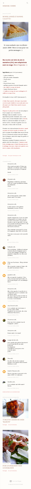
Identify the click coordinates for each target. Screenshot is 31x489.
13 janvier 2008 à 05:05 (13, 366)
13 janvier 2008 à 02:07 (13, 353)
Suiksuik (10, 247)
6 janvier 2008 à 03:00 (13, 210)
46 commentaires (12, 424)
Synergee (20, 484)
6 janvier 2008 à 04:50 (13, 257)
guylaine (10, 275)
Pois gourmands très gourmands (12, 467)
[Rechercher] (27, 2)
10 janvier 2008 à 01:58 (13, 326)
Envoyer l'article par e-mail (14, 155)
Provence (10, 319)
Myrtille (10, 382)
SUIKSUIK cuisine (9, 6)
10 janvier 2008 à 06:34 (13, 335)
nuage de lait (11, 340)
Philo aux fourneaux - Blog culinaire (18, 262)
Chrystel (10, 179)
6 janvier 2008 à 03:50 (13, 242)
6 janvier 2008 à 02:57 (13, 199)
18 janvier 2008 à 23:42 (13, 388)
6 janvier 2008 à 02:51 (13, 174)
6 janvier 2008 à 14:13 (13, 284)
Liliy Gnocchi (11, 305)
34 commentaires (12, 470)
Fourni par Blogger (16, 481)
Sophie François (12, 371)
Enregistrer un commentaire (11, 392)
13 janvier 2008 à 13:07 (13, 377)
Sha (9, 358)
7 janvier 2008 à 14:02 (13, 301)
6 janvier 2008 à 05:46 (13, 270)
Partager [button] (5, 155)
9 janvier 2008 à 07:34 (13, 315)
